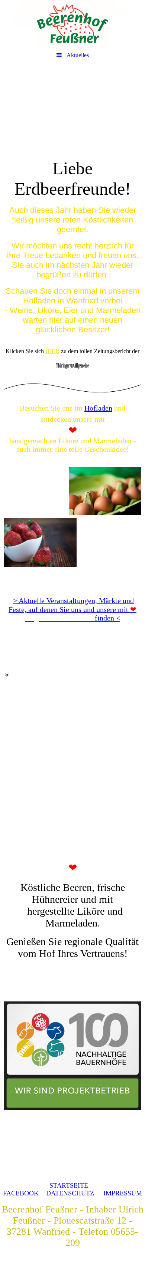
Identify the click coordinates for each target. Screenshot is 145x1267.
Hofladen (98, 408)
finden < (80, 613)
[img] (72, 24)
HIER (52, 351)
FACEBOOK (21, 1193)
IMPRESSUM (122, 1193)
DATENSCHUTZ (70, 1193)
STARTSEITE (68, 1185)
